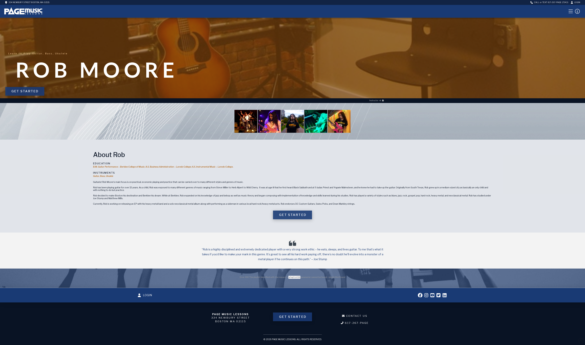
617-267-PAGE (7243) (558, 2)
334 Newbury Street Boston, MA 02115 (29, 2)
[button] (570, 11)
